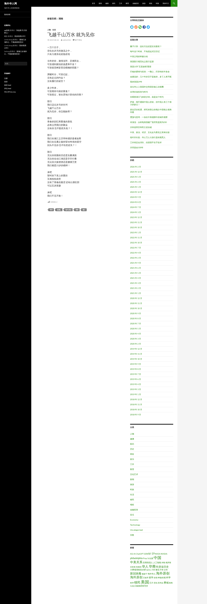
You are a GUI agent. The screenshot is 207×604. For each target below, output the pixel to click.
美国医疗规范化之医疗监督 (142, 61)
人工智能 (157, 562)
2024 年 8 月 (135, 202)
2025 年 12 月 (136, 172)
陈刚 (171, 583)
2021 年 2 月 (135, 288)
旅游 (143, 3)
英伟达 (160, 583)
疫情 (155, 577)
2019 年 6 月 (135, 379)
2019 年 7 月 (135, 374)
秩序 (132, 583)
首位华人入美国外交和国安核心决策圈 (147, 87)
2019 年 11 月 (136, 354)
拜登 (161, 570)
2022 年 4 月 (135, 252)
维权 (150, 3)
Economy (134, 520)
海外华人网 (10, 3)
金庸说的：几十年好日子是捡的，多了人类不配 (151, 76)
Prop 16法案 (148, 558)
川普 (153, 570)
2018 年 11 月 (136, 404)
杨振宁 (144, 574)
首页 (93, 3)
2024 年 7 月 (135, 207)
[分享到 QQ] (131, 27)
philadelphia (136, 558)
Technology (135, 525)
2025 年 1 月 (135, 187)
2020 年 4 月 (135, 333)
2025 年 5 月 (135, 177)
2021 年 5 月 (135, 273)
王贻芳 (145, 577)
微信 (157, 569)
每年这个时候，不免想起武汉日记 (145, 51)
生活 (54, 30)
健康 (107, 3)
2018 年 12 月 (136, 399)
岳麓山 (59, 210)
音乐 (132, 515)
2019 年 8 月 (135, 369)
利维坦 (139, 567)
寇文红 (148, 570)
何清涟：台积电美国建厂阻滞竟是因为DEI (148, 122)
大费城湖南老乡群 (138, 569)
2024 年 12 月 (136, 192)
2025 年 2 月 (135, 182)
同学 (51, 210)
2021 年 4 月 (135, 278)
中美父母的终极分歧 (139, 56)
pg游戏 (6, 30)
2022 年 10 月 (136, 242)
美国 (145, 581)
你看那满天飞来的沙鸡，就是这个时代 (147, 97)
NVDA (157, 554)
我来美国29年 (136, 82)
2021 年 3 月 (135, 283)
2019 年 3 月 (135, 389)
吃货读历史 (162, 566)
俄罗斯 (168, 562)
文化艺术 (134, 474)
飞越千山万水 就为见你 (71, 34)
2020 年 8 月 (135, 318)
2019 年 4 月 (135, 384)
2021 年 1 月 (135, 293)
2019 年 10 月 (136, 359)
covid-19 (149, 553)
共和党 (133, 567)
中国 (157, 557)
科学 (168, 577)
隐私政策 (7, 14)
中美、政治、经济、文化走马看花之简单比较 (150, 132)
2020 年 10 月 (136, 308)
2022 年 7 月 (135, 247)
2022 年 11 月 (136, 237)
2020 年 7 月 (135, 323)
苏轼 (155, 583)
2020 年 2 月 (135, 344)
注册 (6, 78)
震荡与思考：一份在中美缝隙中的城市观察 (149, 117)
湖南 (77, 210)
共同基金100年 (136, 147)
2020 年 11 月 (136, 303)
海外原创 (68, 210)
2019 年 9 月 (135, 364)
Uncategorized (136, 530)
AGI (131, 554)
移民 (113, 3)
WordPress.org (9, 92)
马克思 (132, 586)
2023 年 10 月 (136, 227)
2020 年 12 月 (136, 298)
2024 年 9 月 (135, 197)
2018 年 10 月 (136, 409)
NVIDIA (164, 554)
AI (135, 554)
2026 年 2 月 (135, 167)
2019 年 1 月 (135, 394)
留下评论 (78, 40)
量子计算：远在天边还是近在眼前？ (146, 46)
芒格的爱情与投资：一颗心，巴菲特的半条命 (150, 71)
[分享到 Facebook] (144, 27)
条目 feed (7, 85)
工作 (120, 3)
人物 (49, 30)
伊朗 (163, 562)
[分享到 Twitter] (148, 27)
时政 (157, 3)
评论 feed (7, 88)
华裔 (152, 566)
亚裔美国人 (148, 562)
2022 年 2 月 (135, 258)
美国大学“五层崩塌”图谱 (140, 66)
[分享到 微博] (136, 27)
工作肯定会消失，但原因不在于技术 (146, 142)
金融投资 (136, 3)
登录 (6, 82)
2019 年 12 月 (136, 349)
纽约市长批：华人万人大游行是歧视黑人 (148, 137)
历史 (132, 449)
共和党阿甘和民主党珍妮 (141, 127)
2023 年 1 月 (135, 232)
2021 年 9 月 (135, 263)
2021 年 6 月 (135, 268)
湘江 (84, 210)
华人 (145, 566)
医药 (132, 444)
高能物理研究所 (141, 586)
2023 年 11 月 (136, 222)
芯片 (151, 583)
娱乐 (132, 459)
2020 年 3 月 (135, 338)
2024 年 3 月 (135, 212)
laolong (67, 40)
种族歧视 (162, 577)
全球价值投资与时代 (139, 92)
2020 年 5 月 (135, 328)
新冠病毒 (135, 573)
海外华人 (152, 574)
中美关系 (136, 562)
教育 (127, 3)
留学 (151, 577)
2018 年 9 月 (135, 414)
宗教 (132, 535)
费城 (166, 582)
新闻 (100, 3)
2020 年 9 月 (135, 313)
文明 (166, 570)
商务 (132, 454)
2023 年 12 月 (136, 217)
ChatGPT (140, 554)
